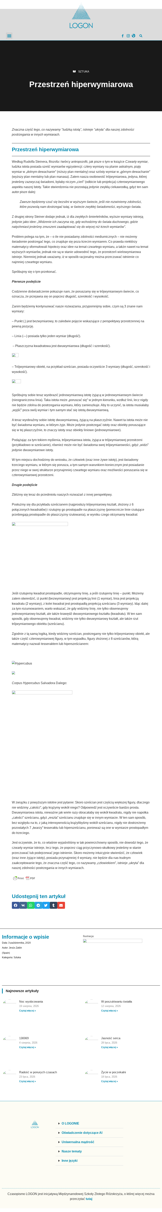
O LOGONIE (70, 1123)
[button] (9, 35)
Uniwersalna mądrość (78, 1142)
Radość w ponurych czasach (38, 1072)
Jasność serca (110, 1038)
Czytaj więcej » (27, 1010)
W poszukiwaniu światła (116, 1001)
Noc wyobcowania (31, 1001)
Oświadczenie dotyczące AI (82, 1132)
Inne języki (69, 1160)
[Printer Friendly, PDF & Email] (24, 878)
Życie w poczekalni (113, 1072)
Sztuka (83, 71)
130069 (24, 1038)
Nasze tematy (72, 1151)
